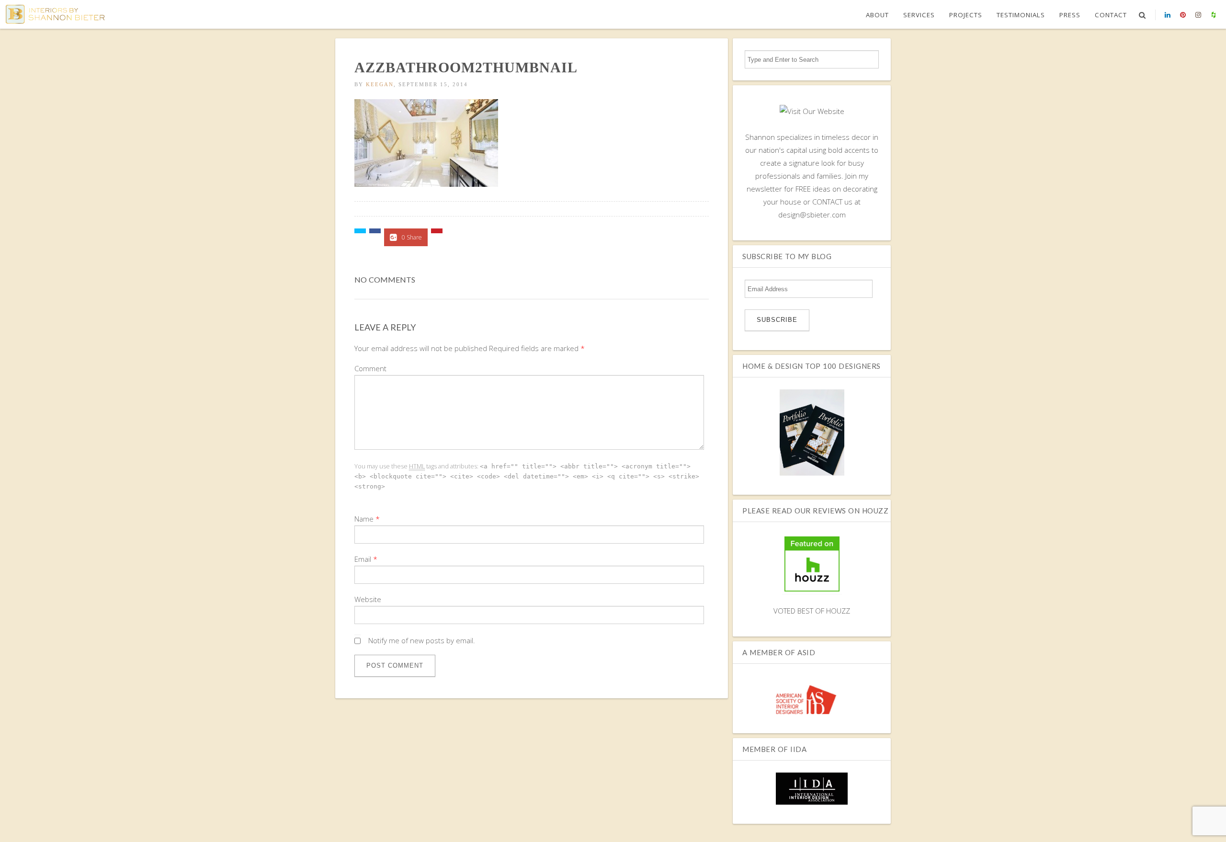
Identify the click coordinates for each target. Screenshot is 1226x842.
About (877, 15)
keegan (380, 84)
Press (1069, 15)
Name (364, 518)
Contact (1111, 15)
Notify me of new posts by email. (421, 640)
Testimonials (1021, 15)
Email (362, 559)
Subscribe (777, 319)
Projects (965, 15)
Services (919, 15)
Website (367, 599)
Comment (370, 368)
